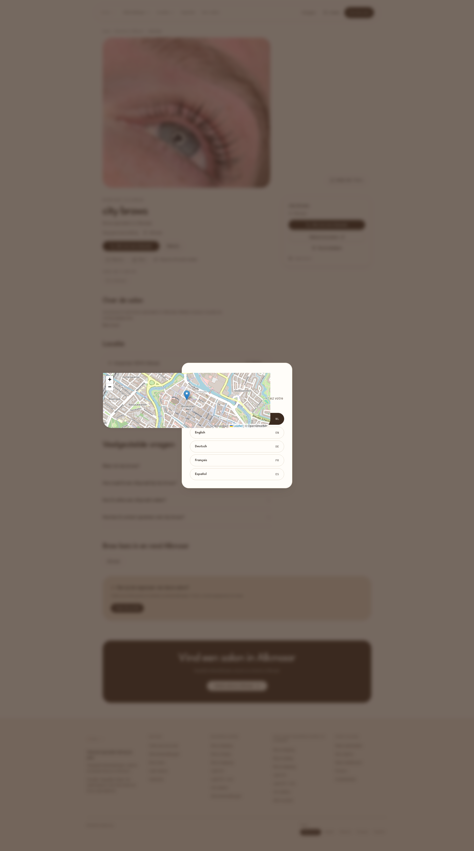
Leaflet (238, 426)
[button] (187, 395)
